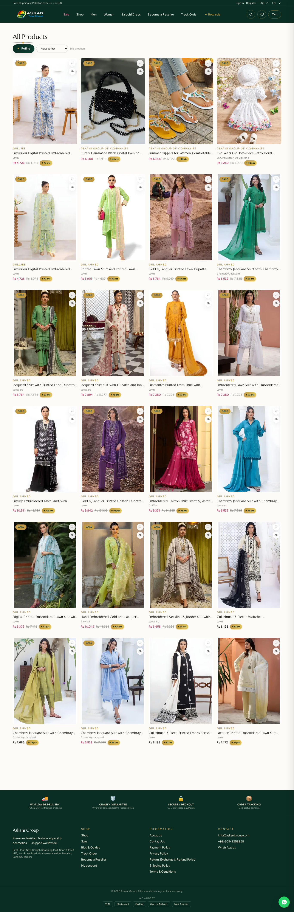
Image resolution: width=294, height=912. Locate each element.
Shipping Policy (160, 870)
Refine (23, 48)
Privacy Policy (159, 858)
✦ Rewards (212, 14)
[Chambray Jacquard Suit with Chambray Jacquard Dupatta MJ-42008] (113, 681)
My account (89, 870)
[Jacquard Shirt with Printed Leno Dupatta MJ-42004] (45, 333)
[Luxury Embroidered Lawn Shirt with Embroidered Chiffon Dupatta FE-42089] (45, 449)
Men (94, 14)
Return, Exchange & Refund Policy (172, 864)
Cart (275, 14)
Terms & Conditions (163, 876)
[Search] (251, 14)
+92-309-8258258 (231, 846)
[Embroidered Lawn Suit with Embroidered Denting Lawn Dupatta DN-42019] (249, 333)
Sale (66, 14)
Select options (181, 139)
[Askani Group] (31, 14)
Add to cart (45, 139)
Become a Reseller (161, 14)
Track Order (189, 14)
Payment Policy (160, 852)
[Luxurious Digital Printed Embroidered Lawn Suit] (45, 101)
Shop (80, 14)
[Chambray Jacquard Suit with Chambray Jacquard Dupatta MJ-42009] (45, 681)
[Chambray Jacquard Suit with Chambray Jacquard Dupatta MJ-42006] (249, 449)
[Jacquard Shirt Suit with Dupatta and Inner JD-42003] (113, 333)
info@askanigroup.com (233, 840)
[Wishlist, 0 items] (261, 14)
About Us (156, 840)
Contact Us (157, 846)
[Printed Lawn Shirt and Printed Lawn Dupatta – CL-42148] (113, 217)
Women (109, 14)
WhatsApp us (227, 852)
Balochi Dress (131, 14)
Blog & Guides (90, 852)
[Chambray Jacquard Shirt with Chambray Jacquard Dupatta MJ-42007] (249, 217)
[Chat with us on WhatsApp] (284, 902)
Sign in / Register (246, 3)
